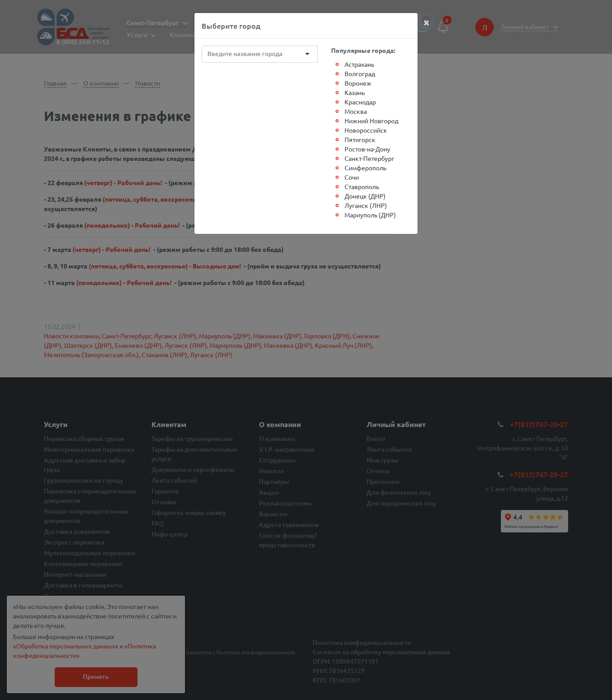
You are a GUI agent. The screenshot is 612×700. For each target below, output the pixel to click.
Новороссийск (366, 130)
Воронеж (358, 83)
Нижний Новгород (371, 121)
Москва (356, 111)
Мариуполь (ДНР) (370, 215)
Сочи (352, 177)
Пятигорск (360, 139)
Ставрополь (362, 186)
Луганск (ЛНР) (366, 205)
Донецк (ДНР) (365, 196)
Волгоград (360, 73)
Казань (355, 92)
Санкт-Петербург (369, 158)
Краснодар (360, 102)
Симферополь (365, 168)
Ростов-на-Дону (367, 149)
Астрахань (359, 64)
